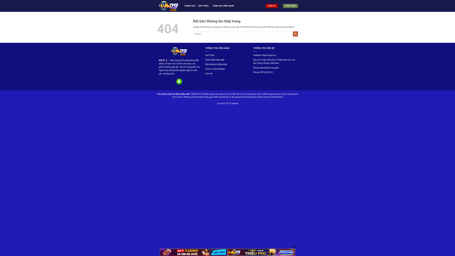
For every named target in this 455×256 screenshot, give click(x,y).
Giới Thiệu (210, 55)
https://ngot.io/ (269, 55)
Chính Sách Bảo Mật (214, 60)
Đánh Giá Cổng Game (223, 6)
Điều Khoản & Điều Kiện (216, 64)
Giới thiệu (203, 6)
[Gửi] (295, 34)
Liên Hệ (208, 73)
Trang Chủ (189, 6)
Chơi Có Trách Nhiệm (215, 69)
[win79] (169, 6)
